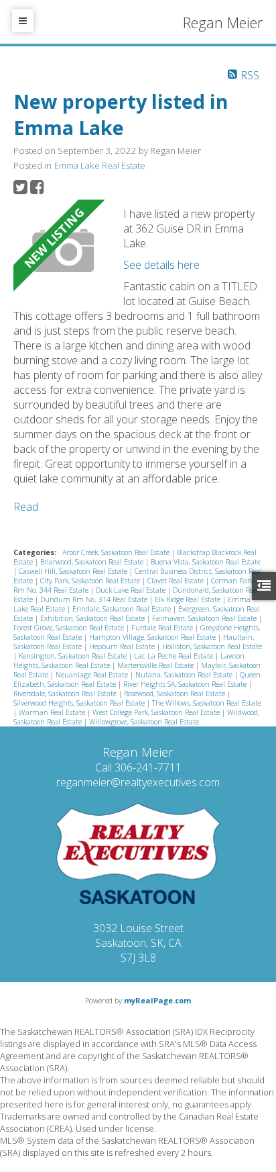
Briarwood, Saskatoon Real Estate (92, 562)
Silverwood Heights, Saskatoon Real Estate (80, 703)
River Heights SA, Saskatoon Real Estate (186, 684)
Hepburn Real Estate (123, 646)
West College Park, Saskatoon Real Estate (157, 712)
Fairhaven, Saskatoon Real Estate (205, 618)
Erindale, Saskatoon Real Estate (122, 609)
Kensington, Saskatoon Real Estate (74, 656)
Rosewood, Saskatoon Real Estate (175, 693)
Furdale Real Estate (163, 627)
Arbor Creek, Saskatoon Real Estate (116, 552)
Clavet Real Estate (176, 580)
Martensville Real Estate (156, 665)
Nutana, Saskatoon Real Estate (184, 674)
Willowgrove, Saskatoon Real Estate (144, 721)
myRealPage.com (157, 1000)
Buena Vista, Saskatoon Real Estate (206, 562)
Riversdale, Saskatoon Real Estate (66, 693)
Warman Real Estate (53, 712)
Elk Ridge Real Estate (188, 599)
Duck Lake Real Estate (131, 590)
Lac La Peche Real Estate (174, 656)
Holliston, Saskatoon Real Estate (212, 646)
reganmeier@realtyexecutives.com (138, 782)
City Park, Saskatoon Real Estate (91, 580)
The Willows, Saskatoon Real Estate (206, 703)
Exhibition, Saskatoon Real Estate (93, 618)
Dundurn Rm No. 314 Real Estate (94, 599)
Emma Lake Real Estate (99, 165)
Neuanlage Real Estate (93, 674)
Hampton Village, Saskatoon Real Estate (153, 637)
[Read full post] (63, 251)
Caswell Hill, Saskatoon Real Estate (74, 571)
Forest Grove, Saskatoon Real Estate (69, 627)
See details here (161, 264)
